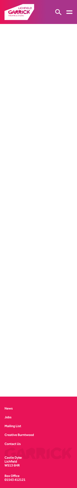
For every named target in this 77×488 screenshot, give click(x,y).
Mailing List (13, 426)
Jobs (8, 417)
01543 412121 (15, 480)
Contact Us (13, 444)
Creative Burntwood (19, 435)
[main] (38, 207)
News (9, 408)
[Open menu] (69, 12)
